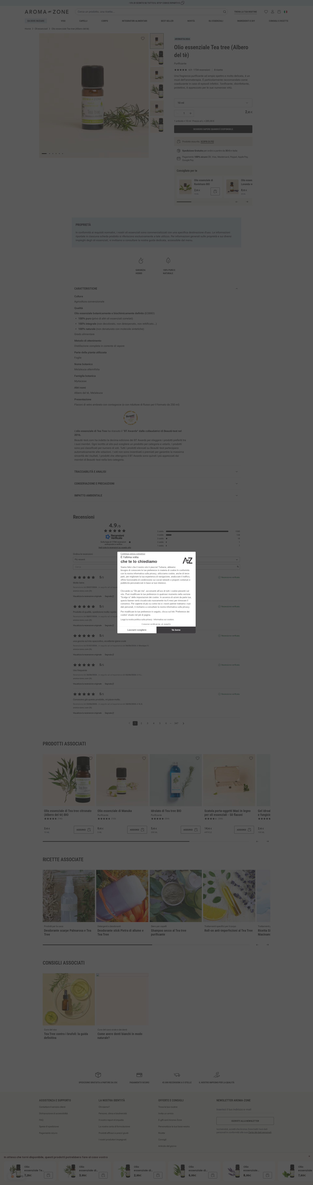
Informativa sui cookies (164, 619)
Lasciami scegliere (136, 630)
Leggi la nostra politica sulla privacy (136, 619)
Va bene (176, 630)
